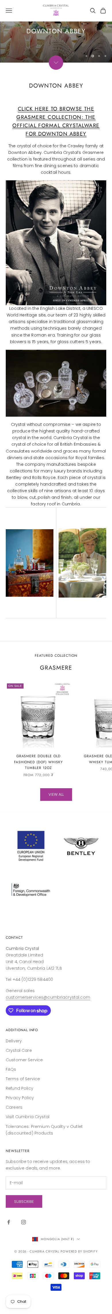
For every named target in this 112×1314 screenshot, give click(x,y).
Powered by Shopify (79, 1272)
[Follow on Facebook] (8, 1243)
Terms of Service (23, 1100)
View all (56, 815)
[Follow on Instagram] (23, 1243)
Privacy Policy (20, 1119)
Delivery (14, 1062)
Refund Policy (19, 1109)
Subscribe (24, 1222)
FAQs (11, 1090)
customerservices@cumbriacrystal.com (48, 1018)
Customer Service (24, 1081)
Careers (14, 1128)
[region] (56, 42)
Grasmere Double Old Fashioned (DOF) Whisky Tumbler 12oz (38, 782)
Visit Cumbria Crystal (27, 1138)
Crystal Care (19, 1071)
